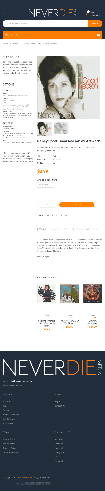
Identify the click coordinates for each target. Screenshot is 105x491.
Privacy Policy (9, 439)
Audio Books (8, 423)
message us (22, 153)
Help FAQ (58, 401)
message (7, 70)
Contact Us (60, 406)
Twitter (58, 457)
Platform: (41, 159)
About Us (59, 439)
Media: (40, 163)
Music (47, 315)
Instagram (59, 452)
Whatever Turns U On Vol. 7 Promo (70, 322)
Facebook (59, 448)
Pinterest (59, 461)
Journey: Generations (93, 322)
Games (6, 410)
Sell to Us (59, 444)
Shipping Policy (9, 448)
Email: (5, 381)
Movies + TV (8, 401)
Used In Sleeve (45, 185)
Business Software (11, 415)
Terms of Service (10, 452)
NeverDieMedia (25, 477)
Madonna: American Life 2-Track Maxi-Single (46, 323)
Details (41, 229)
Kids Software (9, 419)
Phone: (6, 386)
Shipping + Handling (84, 229)
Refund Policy (9, 444)
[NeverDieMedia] (52, 12)
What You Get (58, 229)
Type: (39, 156)
